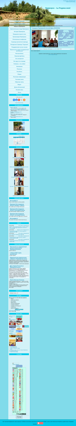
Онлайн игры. (13, 307)
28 (15, 144)
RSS (74, 19)
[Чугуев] (12, 332)
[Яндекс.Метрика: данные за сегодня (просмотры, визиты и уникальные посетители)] (15, 363)
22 (17, 142)
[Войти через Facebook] (16, 100)
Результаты (11, 310)
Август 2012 (21, 136)
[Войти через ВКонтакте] (14, 100)
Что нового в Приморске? (23, 225)
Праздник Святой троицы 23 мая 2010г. (19, 177)
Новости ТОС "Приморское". (15, 113)
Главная (63, 19)
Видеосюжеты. (13, 302)
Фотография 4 (14, 200)
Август (39, 25)
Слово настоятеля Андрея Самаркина (17, 109)
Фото (11, 349)
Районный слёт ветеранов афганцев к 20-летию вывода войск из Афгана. (19, 167)
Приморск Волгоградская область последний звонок (17, 214)
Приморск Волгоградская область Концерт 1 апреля (17, 205)
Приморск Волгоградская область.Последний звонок (17, 209)
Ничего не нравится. (15, 308)
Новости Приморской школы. (15, 116)
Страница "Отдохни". (15, 304)
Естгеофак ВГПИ (13, 346)
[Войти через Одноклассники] (24, 100)
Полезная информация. (15, 303)
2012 (36, 25)
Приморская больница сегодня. (19, 195)
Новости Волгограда (14, 351)
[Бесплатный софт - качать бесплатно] (12, 317)
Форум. (12, 298)
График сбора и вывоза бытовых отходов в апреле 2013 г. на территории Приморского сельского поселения (19, 227)
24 (20, 142)
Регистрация (68, 19)
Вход (72, 19)
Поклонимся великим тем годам (19, 157)
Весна (19, 131)
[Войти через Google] (21, 100)
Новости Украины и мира (15, 348)
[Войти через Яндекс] (19, 100)
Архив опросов (17, 310)
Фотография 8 (14, 218)
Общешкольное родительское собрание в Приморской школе (18, 258)
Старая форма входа (19, 102)
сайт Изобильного (13, 347)
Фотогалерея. (13, 301)
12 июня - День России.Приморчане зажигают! (19, 186)
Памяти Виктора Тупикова (17, 280)
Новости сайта (13, 107)
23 (19, 142)
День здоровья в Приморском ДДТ (15, 234)
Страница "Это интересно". (16, 305)
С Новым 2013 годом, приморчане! (16, 253)
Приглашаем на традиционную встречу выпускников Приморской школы (18, 248)
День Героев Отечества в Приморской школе (17, 266)
